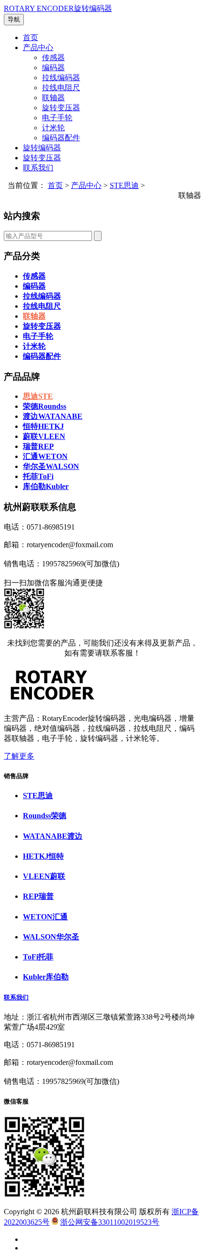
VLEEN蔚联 (44, 876)
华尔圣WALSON (51, 466)
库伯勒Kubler (46, 486)
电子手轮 (57, 118)
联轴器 (53, 98)
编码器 (53, 67)
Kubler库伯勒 (46, 977)
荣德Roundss (44, 406)
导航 (14, 19)
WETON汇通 (45, 917)
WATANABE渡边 (52, 836)
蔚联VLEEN (44, 436)
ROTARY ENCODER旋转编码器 (58, 8)
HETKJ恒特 (43, 856)
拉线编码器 (61, 77)
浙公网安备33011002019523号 (109, 1222)
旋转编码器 (42, 148)
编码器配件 (61, 138)
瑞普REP (38, 446)
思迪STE (38, 396)
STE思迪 (124, 185)
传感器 (53, 57)
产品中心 (38, 47)
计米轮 (53, 128)
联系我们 (38, 168)
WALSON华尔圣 (51, 937)
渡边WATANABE (52, 416)
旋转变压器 (61, 108)
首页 (30, 37)
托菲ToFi (38, 476)
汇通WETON (45, 456)
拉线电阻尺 (61, 87)
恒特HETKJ (43, 426)
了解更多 (19, 756)
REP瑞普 (38, 896)
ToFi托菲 (38, 957)
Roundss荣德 (44, 816)
